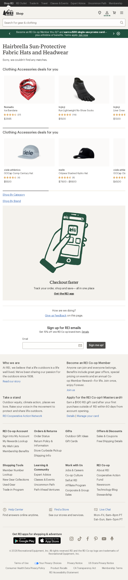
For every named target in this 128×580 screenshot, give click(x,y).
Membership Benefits (16, 451)
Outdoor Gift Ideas (76, 436)
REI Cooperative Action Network (22, 415)
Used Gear (9, 484)
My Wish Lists (11, 446)
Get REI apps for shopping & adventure (37, 534)
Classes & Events (44, 479)
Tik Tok (79, 539)
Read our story (11, 381)
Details (85, 331)
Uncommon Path (44, 484)
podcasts (112, 539)
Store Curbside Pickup (48, 450)
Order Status (42, 436)
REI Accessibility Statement (64, 572)
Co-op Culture (74, 475)
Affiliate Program (75, 485)
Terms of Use (21, 563)
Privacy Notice (74, 563)
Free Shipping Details (109, 441)
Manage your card (88, 415)
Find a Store (61, 509)
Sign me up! (96, 345)
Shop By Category (14, 194)
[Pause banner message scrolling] (118, 34)
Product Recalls (59, 568)
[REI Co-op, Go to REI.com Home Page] (8, 12)
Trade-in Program (13, 489)
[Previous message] (10, 34)
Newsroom (103, 484)
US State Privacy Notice (101, 563)
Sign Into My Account (16, 436)
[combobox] (64, 22)
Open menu (121, 12)
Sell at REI (71, 480)
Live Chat (105, 509)
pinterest (96, 539)
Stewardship (104, 494)
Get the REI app (64, 293)
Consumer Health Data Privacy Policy (25, 568)
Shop (19, 13)
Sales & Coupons (107, 436)
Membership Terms (112, 568)
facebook (87, 539)
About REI (103, 470)
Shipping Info (42, 455)
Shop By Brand (12, 201)
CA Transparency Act (84, 568)
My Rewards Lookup (15, 441)
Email (25, 338)
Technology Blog (107, 489)
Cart (114, 12)
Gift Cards (71, 441)
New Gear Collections (16, 479)
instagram (71, 539)
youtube (104, 539)
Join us (71, 390)
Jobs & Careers (74, 470)
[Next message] (114, 34)
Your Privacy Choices (50, 563)
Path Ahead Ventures (47, 489)
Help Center (15, 509)
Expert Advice (42, 474)
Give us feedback (55, 315)
